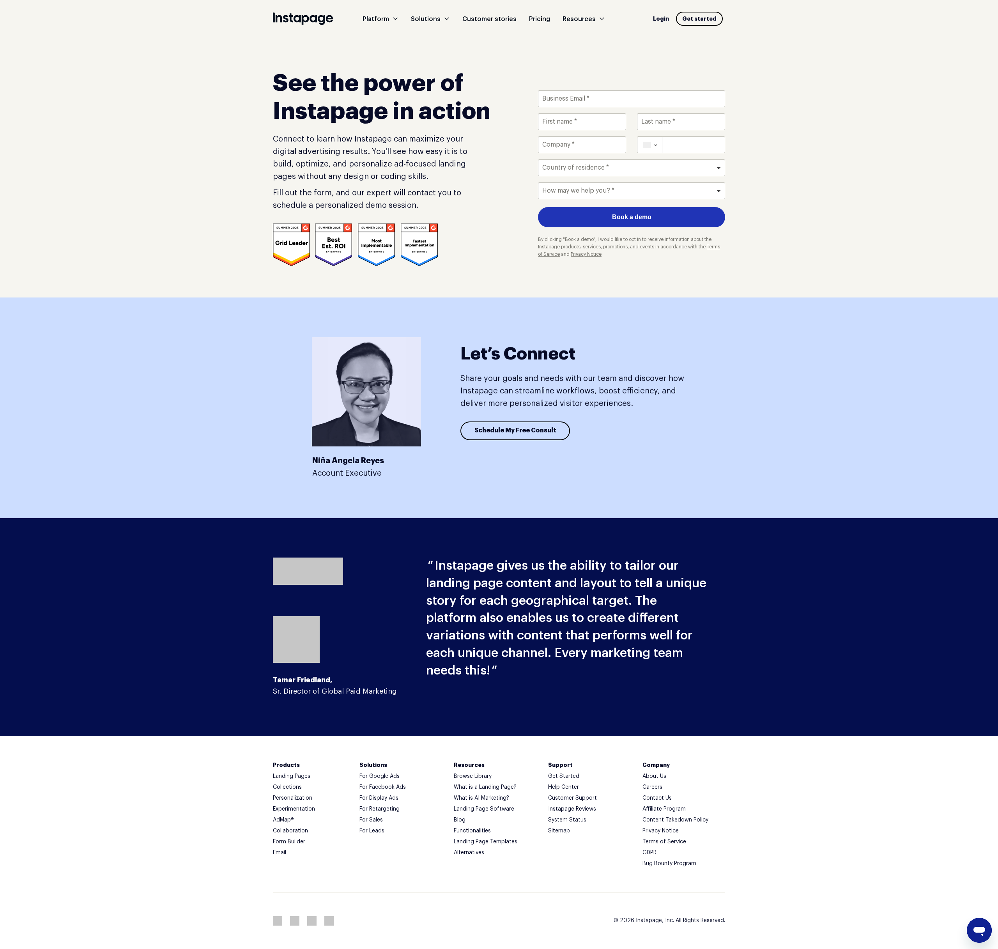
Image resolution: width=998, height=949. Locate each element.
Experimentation (294, 809)
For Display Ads (378, 798)
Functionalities (472, 831)
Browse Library (473, 776)
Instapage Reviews (572, 809)
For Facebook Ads (382, 787)
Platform (376, 19)
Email (279, 852)
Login (661, 18)
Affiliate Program (664, 809)
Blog (459, 820)
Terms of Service (664, 842)
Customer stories (489, 19)
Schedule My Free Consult (515, 430)
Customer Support (572, 798)
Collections (287, 787)
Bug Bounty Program (669, 863)
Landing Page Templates (485, 842)
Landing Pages (291, 776)
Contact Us (657, 798)
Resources (579, 19)
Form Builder (289, 842)
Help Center (563, 787)
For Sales (371, 820)
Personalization (292, 798)
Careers (652, 787)
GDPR (649, 852)
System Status (567, 820)
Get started (699, 18)
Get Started (563, 776)
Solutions (426, 19)
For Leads (371, 831)
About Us (654, 776)
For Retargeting (379, 809)
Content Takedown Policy (675, 820)
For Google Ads (379, 776)
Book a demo (631, 217)
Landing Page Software (484, 809)
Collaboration (290, 831)
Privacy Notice (660, 831)
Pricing (539, 19)
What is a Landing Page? (485, 787)
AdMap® (283, 820)
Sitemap (559, 831)
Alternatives (469, 852)
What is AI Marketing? (481, 798)
